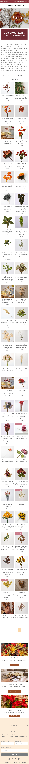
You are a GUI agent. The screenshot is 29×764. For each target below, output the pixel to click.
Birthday (18, 741)
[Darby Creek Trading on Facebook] (12, 759)
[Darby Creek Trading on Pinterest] (15, 759)
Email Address (6, 747)
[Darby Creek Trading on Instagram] (9, 759)
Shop (14, 720)
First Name (5, 741)
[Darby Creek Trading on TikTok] (19, 759)
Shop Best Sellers (14, 691)
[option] (17, 1)
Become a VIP (14, 731)
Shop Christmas (14, 715)
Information (14, 725)
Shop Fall (15, 665)
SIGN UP (14, 755)
